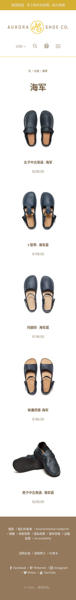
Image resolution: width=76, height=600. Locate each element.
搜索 (11, 529)
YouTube (50, 572)
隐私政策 (39, 534)
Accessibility (42, 538)
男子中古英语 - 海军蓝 (38, 493)
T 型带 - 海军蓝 (38, 245)
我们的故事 (25, 529)
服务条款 (54, 534)
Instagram (61, 568)
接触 (12, 534)
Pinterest (40, 568)
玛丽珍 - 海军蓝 (38, 327)
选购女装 (24, 553)
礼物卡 (53, 553)
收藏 (36, 71)
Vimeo (32, 572)
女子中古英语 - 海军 (38, 162)
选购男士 (40, 553)
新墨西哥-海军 (38, 410)
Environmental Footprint (52, 529)
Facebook (19, 568)
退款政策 (24, 534)
